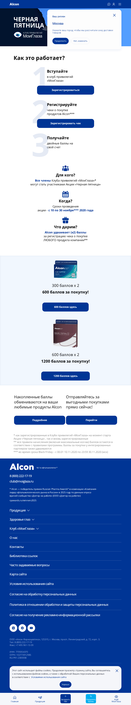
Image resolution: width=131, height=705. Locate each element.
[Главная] (14, 4)
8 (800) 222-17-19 (21, 476)
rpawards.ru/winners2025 (23, 500)
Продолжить (60, 41)
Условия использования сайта (32, 584)
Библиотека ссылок (24, 556)
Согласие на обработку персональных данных (43, 594)
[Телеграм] (22, 628)
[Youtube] (31, 628)
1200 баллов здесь (66, 376)
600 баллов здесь (65, 307)
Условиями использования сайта (48, 677)
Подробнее (39, 420)
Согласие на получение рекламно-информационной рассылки (55, 615)
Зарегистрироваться (65, 90)
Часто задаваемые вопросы (30, 565)
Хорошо (65, 684)
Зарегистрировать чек (65, 123)
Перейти (91, 420)
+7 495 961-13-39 (24, 645)
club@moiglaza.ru (21, 481)
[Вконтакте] (13, 628)
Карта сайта (18, 574)
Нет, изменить (80, 41)
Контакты (17, 547)
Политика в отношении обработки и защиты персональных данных (59, 604)
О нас (14, 537)
